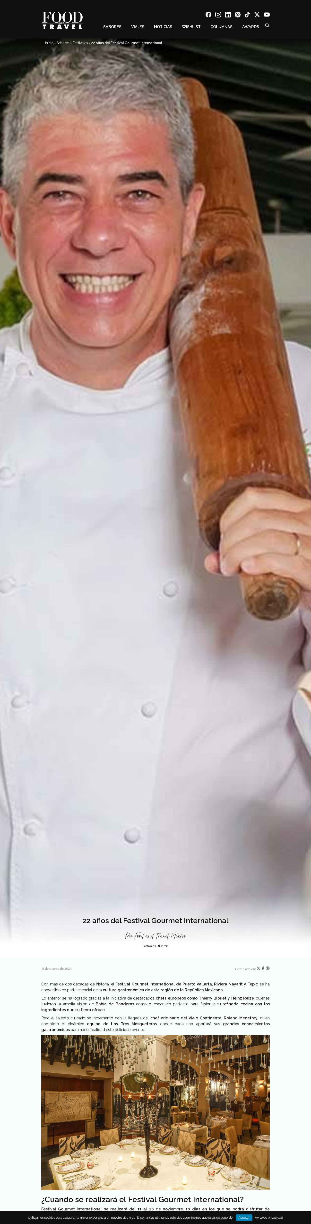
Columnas (221, 26)
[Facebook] (208, 15)
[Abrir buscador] (267, 25)
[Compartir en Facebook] (263, 969)
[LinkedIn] (228, 15)
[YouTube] (267, 15)
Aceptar (244, 1217)
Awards (250, 26)
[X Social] (257, 15)
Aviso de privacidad (269, 1217)
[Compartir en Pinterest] (268, 969)
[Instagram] (218, 15)
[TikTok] (247, 15)
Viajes (137, 26)
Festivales (80, 43)
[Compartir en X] (259, 969)
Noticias (163, 26)
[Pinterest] (238, 15)
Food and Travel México (160, 936)
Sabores (112, 26)
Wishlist (191, 26)
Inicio (49, 43)
